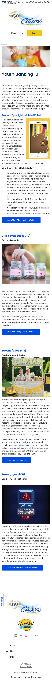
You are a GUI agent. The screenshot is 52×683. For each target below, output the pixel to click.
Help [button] (12, 651)
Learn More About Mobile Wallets (21, 220)
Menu (13, 33)
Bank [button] (12, 645)
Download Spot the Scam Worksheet (25, 567)
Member (15, 677)
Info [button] (12, 656)
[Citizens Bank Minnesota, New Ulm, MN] (26, 19)
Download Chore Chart (19, 460)
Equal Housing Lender (34, 677)
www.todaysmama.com (23, 445)
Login (34, 33)
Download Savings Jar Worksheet (23, 332)
